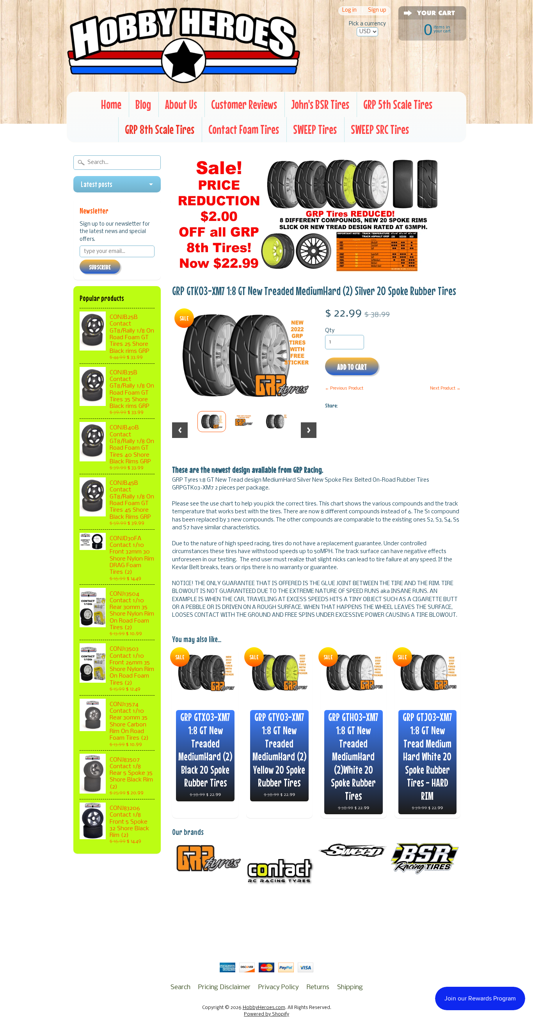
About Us (181, 104)
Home (111, 104)
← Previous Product (344, 388)
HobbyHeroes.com (264, 1008)
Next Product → (445, 388)
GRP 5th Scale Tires (397, 104)
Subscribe (100, 267)
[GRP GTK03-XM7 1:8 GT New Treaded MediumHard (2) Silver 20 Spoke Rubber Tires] (211, 421)
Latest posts (96, 184)
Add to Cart (352, 366)
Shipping (350, 987)
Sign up (377, 10)
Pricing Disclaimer (224, 987)
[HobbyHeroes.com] (183, 80)
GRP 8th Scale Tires (159, 129)
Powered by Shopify (266, 1014)
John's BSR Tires (320, 104)
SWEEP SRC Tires (380, 129)
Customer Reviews (244, 104)
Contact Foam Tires (243, 129)
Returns (318, 987)
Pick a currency (367, 24)
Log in (349, 10)
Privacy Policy (278, 987)
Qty (329, 331)
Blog (143, 104)
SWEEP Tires (315, 129)
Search (180, 987)
